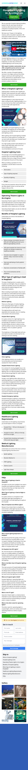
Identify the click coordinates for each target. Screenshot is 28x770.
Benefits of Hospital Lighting (10, 664)
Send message (14, 648)
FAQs (4, 676)
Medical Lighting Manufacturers (11, 673)
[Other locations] (21, 3)
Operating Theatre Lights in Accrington (13, 662)
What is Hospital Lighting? (10, 657)
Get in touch (14, 84)
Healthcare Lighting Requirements (12, 671)
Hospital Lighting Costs (9, 659)
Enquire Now (14, 17)
